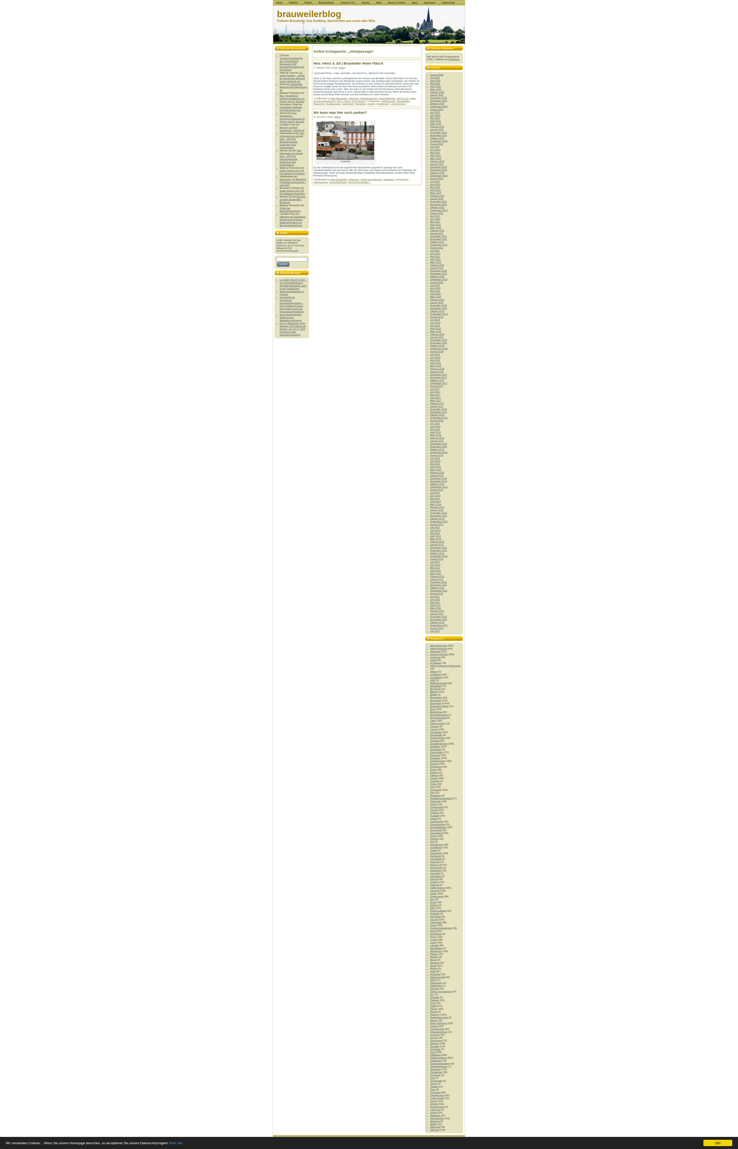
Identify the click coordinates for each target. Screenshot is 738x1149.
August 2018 (436, 351)
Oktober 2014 (437, 484)
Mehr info (175, 1143)
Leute (433, 942)
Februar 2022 (437, 230)
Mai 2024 (435, 152)
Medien (434, 954)
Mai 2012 (435, 567)
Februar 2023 (437, 196)
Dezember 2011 (438, 582)
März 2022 (435, 227)
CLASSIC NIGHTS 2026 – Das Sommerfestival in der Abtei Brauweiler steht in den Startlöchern (293, 284)
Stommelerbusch (439, 1066)
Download (454, 59)
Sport (433, 1052)
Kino (432, 899)
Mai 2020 (435, 291)
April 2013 (435, 536)
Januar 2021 (436, 268)
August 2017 (436, 386)
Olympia (434, 988)
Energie (434, 764)
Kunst (340, 101)
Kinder (433, 893)
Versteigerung (437, 1107)
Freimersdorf (436, 807)
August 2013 (436, 524)
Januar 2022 (436, 233)
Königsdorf (435, 916)
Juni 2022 (435, 219)
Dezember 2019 (438, 305)
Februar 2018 (437, 369)
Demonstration (437, 738)
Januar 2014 (436, 510)
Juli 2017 (435, 389)
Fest (432, 787)
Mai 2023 (435, 187)
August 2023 (436, 178)
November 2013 (438, 516)
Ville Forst (435, 1109)
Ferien (433, 784)
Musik (433, 965)
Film (432, 792)
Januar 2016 (436, 441)
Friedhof (434, 813)
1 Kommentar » (398, 104)
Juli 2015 (435, 458)
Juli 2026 (435, 77)
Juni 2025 (435, 115)
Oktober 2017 (437, 380)
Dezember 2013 (438, 513)
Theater (434, 1086)
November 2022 (438, 204)
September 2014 (439, 487)
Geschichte (436, 830)
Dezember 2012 (438, 547)
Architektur (435, 663)
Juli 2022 (435, 216)
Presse (433, 1011)
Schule (433, 1026)
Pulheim (434, 1014)
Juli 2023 (435, 181)
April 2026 (435, 86)
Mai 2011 (435, 602)
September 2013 (439, 521)
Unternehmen (437, 1098)
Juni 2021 (435, 253)
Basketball (435, 686)
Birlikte (433, 694)
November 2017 (438, 377)
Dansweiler (436, 732)
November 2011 (438, 585)
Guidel (433, 850)
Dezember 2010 (438, 616)
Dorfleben (435, 746)
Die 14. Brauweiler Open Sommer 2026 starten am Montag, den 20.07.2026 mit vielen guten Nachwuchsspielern (293, 329)
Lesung (434, 939)
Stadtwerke (436, 1060)
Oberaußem (436, 983)
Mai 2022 (435, 222)
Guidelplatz (348, 104)
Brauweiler (319, 104)
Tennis (433, 1084)
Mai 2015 (435, 464)
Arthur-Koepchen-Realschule (445, 666)
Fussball (434, 815)
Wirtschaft (435, 1127)
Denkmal (435, 741)
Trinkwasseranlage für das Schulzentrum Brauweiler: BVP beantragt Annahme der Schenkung (292, 64)
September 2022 (439, 210)
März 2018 (435, 366)
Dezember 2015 (438, 443)
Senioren (435, 1035)
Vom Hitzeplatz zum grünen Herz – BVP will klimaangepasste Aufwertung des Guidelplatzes (292, 140)
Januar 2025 (436, 129)
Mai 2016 (435, 429)
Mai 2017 (435, 395)
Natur (433, 971)
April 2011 (435, 605)
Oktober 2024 (437, 138)
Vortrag (434, 1112)
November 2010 (438, 619)
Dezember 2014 (438, 478)
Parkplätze (360, 104)
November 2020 (438, 273)
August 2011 (436, 593)
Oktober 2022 (437, 207)
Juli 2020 (435, 285)
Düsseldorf (435, 749)
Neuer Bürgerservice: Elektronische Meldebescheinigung (291, 317)
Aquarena (435, 657)
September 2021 (439, 245)
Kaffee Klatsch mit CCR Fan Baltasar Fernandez (292, 172)
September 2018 (439, 348)
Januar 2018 (436, 371)
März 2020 (435, 297)
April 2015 (435, 467)
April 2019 (435, 328)
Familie (434, 778)
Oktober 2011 (437, 588)
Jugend (434, 882)
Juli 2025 (435, 112)
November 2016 (438, 412)
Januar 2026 (436, 95)
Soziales (434, 1046)
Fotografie (435, 801)
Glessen (434, 839)
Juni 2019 (435, 322)
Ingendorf (435, 873)
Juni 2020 (435, 288)
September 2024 (439, 141)
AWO (432, 680)
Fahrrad (434, 775)
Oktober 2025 (437, 103)
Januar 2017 (436, 406)
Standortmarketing (439, 1063)
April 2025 (435, 121)
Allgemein (354, 98)
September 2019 (439, 314)
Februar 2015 (437, 472)
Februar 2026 (437, 92)
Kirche (433, 902)
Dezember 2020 (438, 271)
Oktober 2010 (437, 622)
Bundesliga (436, 712)
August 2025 (436, 109)
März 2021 (435, 262)
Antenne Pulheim (439, 654)
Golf (432, 841)
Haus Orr (435, 862)
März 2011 (435, 608)
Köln (432, 908)
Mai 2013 (435, 533)
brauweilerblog (309, 14)
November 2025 (438, 101)
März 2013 (435, 539)
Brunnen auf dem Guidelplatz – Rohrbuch (292, 129)
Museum (434, 962)
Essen (433, 769)
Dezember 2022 (438, 201)
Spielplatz (435, 1049)
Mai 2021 (435, 256)
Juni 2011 (435, 599)
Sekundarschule (438, 1032)
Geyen (433, 836)
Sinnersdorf (436, 1040)
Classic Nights (437, 723)
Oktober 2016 (437, 415)
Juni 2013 (435, 530)
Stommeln (435, 1069)
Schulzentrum (437, 1029)
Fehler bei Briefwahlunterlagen (290, 210)
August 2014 (436, 490)
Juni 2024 (435, 150)
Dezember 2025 (438, 98)
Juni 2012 (435, 565)
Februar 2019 (437, 334)
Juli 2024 (435, 147)
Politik (433, 1006)
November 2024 (438, 135)
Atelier (433, 671)
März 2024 (435, 158)
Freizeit (434, 810)
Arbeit (433, 660)
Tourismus (435, 1092)
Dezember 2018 (438, 340)
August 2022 (436, 213)
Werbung (435, 1121)
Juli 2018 (435, 354)
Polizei (433, 1009)
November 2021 (438, 239)
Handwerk (435, 856)
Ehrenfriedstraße (338, 182)
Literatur (434, 945)
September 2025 (439, 106)
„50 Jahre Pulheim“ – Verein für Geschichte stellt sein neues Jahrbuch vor (292, 77)
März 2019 (435, 331)
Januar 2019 (436, 337)
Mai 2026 (435, 83)
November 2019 (438, 308)
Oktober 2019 (437, 311)
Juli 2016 (435, 423)
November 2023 (438, 170)
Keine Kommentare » (359, 182)
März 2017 (435, 400)
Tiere (432, 1089)
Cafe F (433, 720)
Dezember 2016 (438, 409)
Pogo (433, 1003)
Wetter (433, 1124)
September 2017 (439, 383)
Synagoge (435, 1075)
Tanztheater (436, 1081)
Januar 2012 (436, 579)
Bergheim (435, 689)
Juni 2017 (435, 392)
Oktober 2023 (437, 173)
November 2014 (438, 481)
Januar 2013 (436, 544)
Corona (434, 729)
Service (434, 1037)
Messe (433, 960)
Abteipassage (388, 101)
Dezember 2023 (438, 167)
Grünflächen (436, 847)
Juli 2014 (435, 492)
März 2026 (435, 89)
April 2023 (435, 190)
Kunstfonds (436, 934)
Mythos (434, 968)
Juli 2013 (435, 527)
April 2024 (435, 155)
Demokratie (436, 735)
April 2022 (435, 224)
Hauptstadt (435, 859)
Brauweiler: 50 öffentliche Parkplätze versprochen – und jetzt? (293, 182)
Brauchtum (435, 700)
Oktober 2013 (437, 518)
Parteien (434, 1000)
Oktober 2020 (437, 276)
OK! (718, 1143)
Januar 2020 (436, 302)
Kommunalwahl (438, 911)
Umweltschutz (437, 1095)
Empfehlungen (437, 761)
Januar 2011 (436, 614)
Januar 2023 (436, 199)
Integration (435, 876)
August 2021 (436, 248)
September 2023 (439, 175)
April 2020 (435, 294)
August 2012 (436, 559)
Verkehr (371, 104)
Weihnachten (437, 1118)
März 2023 (435, 193)
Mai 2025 (435, 118)
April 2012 (435, 570)
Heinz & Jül (403, 98)
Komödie (435, 913)
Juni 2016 (435, 426)
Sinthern (434, 1043)
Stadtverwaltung (438, 1058)
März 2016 (435, 435)
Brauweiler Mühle (439, 706)
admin (342, 67)
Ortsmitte (434, 997)
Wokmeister (382, 104)
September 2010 (439, 625)
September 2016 (439, 418)
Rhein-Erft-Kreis (438, 1023)
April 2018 (435, 363)
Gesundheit (436, 833)
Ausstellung (436, 677)
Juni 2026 (435, 80)
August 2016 (436, 420)
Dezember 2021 (438, 236)
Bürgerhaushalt (438, 717)
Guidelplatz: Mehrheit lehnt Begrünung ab (293, 87)
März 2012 (435, 573)
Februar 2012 (437, 576)
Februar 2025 (437, 126)
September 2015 (439, 452)
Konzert (434, 919)
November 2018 (438, 343)
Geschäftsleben (387, 98)
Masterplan (436, 951)
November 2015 (438, 446)
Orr (431, 994)
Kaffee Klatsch (437, 888)
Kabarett (434, 885)
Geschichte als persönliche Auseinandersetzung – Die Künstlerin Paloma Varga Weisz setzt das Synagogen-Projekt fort (292, 304)
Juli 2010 (435, 631)
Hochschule (436, 867)
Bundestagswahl (439, 715)
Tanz (432, 1078)
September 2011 (438, 590)
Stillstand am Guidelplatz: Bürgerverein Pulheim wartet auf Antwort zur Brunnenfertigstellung (293, 221)
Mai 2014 (435, 498)
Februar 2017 (437, 403)
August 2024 (436, 144)
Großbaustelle (333, 104)
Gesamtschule (437, 824)
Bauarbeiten (403, 101)
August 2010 (436, 628)
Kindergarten (437, 896)
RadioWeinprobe (439, 1017)
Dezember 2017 (438, 374)
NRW (433, 980)
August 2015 (436, 455)
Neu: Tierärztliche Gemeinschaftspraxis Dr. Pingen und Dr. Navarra (292, 99)
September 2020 (439, 279)
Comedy (434, 726)
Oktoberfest (436, 986)
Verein (433, 1101)
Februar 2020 (437, 299)
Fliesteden (435, 795)
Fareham (435, 781)
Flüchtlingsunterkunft (441, 798)
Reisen (434, 1020)
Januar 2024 (436, 164)
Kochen (434, 905)
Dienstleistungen (369, 98)
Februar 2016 (437, 438)
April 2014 (435, 501)
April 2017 (435, 397)
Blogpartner (436, 697)
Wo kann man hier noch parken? (340, 113)
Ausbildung (436, 674)
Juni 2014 (435, 495)
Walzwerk (435, 1115)
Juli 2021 (435, 250)
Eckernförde (436, 752)
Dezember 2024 (438, 132)
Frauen (434, 804)
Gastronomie (437, 821)
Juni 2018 (435, 357)
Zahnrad (434, 1130)
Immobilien (436, 870)
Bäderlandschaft (438, 683)
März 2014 (435, 504)
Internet (434, 879)
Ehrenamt (435, 755)
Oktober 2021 (437, 242)
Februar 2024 (437, 161)
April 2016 (435, 432)
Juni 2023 (435, 184)
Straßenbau (436, 1072)
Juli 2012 (435, 562)
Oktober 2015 (437, 449)
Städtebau (388, 179)
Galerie (434, 818)
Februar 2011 (437, 611)
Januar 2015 (436, 475)
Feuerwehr (435, 790)
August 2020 (436, 282)
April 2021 (435, 259)
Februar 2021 (437, 265)
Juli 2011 (435, 596)
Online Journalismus (354, 101)
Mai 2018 (435, 360)
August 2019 (436, 317)
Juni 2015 (435, 461)
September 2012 (439, 556)
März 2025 (435, 124)
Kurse (433, 937)
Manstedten (436, 948)
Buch (432, 709)
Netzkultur (435, 974)
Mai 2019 (435, 325)
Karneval (435, 890)
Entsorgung (436, 766)
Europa (434, 772)
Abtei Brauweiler (338, 98)
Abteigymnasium (439, 648)
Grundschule (437, 844)
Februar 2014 (437, 507)
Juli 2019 (435, 320)
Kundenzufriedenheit (325, 101)
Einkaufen (435, 758)
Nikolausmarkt (437, 977)
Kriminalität (436, 922)
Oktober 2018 (437, 346)
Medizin (434, 957)
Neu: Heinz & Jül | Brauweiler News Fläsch (348, 63)
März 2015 (435, 469)
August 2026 (436, 75)
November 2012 (438, 550)
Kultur (413, 98)
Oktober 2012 (437, 553)
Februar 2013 (437, 541)
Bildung (434, 692)
